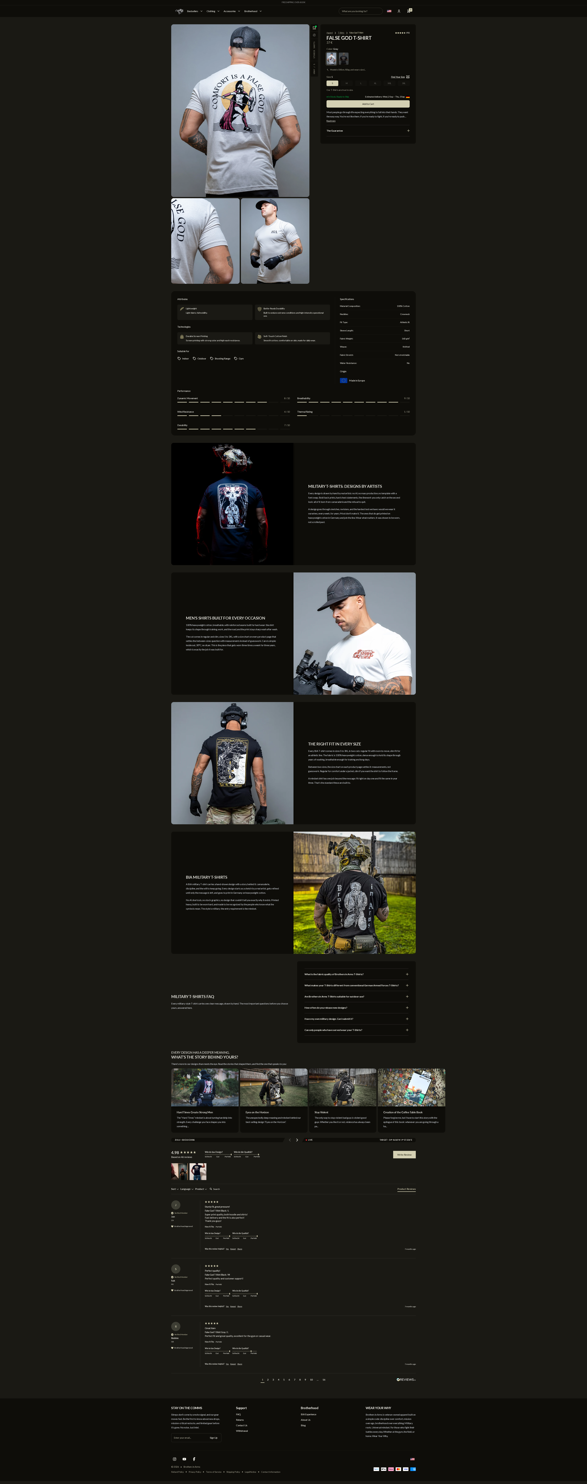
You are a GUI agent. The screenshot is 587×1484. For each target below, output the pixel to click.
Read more (331, 121)
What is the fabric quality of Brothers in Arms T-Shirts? (334, 974)
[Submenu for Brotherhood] (260, 11)
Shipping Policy (233, 1472)
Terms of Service (214, 1472)
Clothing (211, 11)
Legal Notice (250, 1472)
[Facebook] (194, 1459)
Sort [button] (173, 1188)
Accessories (230, 11)
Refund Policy (177, 1472)
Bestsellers (192, 11)
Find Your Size (398, 76)
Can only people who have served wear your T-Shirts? (333, 1029)
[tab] (406, 1189)
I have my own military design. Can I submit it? (329, 1018)
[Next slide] (297, 1140)
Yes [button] (227, 1249)
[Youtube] (184, 1459)
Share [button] (239, 1249)
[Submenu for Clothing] (218, 11)
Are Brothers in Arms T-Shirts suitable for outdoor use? (334, 996)
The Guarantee (335, 130)
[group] (187, 1152)
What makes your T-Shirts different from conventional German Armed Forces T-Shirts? (352, 985)
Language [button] (185, 1188)
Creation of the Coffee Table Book (402, 1112)
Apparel (330, 33)
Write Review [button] (404, 1154)
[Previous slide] (289, 1140)
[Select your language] (389, 11)
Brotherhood (250, 11)
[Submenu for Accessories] (239, 11)
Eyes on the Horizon (257, 1112)
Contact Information (270, 1472)
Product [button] (200, 1188)
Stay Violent (321, 1112)
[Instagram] (174, 1459)
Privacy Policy (195, 1472)
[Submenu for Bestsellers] (201, 11)
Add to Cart (368, 103)
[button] (179, 1171)
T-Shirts (341, 33)
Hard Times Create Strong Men (195, 1112)
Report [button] (233, 1249)
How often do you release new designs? (326, 1007)
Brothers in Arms (191, 1466)
